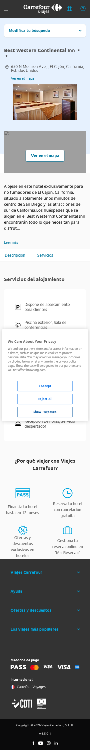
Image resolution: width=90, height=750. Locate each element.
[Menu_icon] (6, 9)
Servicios (45, 255)
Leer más (11, 242)
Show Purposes (45, 412)
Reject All (45, 399)
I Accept (45, 386)
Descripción (15, 255)
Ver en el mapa (22, 78)
